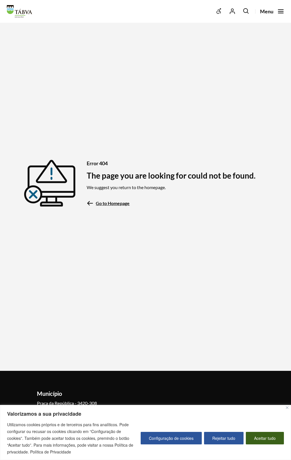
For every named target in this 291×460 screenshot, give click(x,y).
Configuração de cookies (171, 438)
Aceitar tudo (265, 438)
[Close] (287, 407)
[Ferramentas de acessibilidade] (219, 11)
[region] (145, 432)
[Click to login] (232, 11)
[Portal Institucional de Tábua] (21, 11)
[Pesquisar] (246, 11)
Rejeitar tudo (223, 438)
